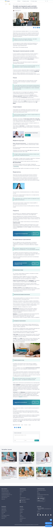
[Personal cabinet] (47, 1)
